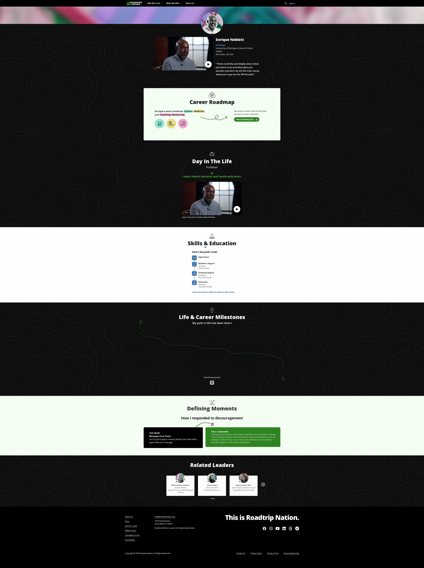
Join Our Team (131, 526)
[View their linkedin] (212, 382)
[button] (208, 64)
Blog (127, 521)
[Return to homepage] (134, 3)
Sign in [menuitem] (292, 3)
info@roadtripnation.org (165, 517)
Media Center (130, 530)
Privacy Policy (256, 553)
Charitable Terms (132, 535)
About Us (129, 517)
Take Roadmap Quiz (245, 119)
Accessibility (130, 540)
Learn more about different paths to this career (213, 292)
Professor (221, 45)
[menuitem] (285, 3)
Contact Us (240, 553)
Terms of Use (272, 553)
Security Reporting (291, 553)
